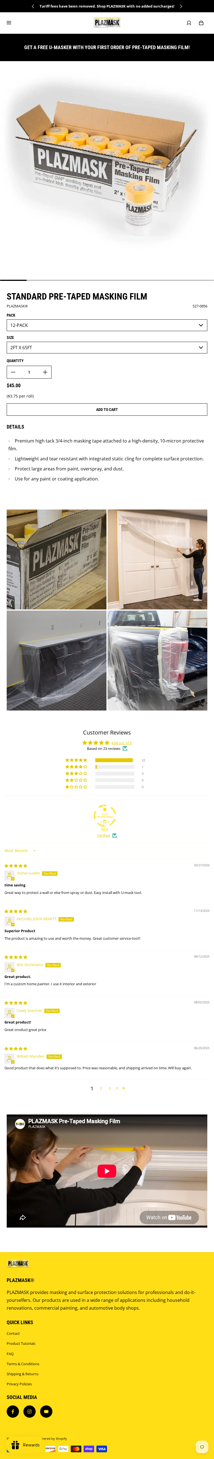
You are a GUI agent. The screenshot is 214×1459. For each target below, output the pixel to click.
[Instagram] (29, 1411)
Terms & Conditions (23, 1363)
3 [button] (110, 1088)
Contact (13, 1333)
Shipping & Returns (22, 1373)
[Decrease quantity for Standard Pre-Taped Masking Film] (13, 372)
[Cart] (201, 23)
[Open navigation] (13, 23)
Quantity (15, 360)
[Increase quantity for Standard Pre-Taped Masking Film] (45, 372)
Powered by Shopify (52, 1439)
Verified (103, 835)
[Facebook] (13, 1411)
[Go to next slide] (180, 6)
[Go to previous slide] (33, 6)
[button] (76, 760)
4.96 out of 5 (121, 742)
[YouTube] (46, 1411)
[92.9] (105, 816)
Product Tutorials (21, 1343)
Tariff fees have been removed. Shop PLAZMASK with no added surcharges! (107, 6)
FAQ (10, 1353)
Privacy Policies (19, 1383)
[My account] (189, 23)
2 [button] (101, 1088)
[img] (15, 865)
